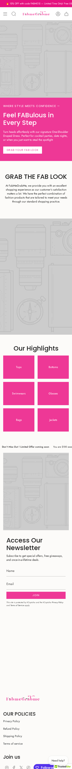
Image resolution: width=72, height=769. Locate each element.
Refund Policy (11, 729)
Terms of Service (17, 605)
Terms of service (13, 744)
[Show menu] (5, 13)
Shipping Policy (12, 736)
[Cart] (66, 13)
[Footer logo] (22, 698)
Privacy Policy (57, 602)
